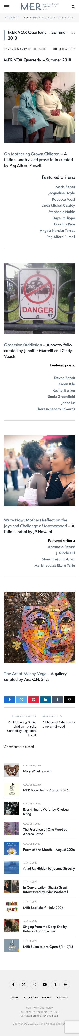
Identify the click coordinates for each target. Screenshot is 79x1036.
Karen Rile (67, 383)
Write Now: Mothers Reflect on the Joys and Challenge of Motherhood (36, 522)
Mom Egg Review (17, 48)
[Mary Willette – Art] (11, 770)
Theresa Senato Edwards (55, 409)
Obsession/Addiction (23, 345)
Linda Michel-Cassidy (58, 205)
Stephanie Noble (61, 211)
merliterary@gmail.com (44, 1015)
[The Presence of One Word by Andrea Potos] (11, 828)
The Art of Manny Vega (25, 673)
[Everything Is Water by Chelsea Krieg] (11, 808)
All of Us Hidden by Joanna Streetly (49, 868)
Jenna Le (68, 402)
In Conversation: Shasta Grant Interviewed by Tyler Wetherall (45, 889)
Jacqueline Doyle (61, 192)
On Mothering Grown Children (32, 154)
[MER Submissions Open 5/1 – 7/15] (11, 945)
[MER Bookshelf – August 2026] (11, 789)
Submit (46, 997)
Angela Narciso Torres (57, 230)
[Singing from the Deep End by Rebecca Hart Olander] (11, 925)
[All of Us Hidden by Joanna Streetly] (11, 867)
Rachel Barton (64, 390)
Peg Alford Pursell (61, 236)
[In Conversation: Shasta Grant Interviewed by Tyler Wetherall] (11, 886)
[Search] (73, 6)
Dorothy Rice (64, 224)
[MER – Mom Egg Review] (39, 6)
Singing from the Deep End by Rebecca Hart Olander (45, 928)
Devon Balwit (64, 377)
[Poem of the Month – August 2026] (11, 848)
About (15, 997)
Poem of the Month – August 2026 (49, 849)
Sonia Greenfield (61, 396)
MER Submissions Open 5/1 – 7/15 (48, 946)
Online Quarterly (64, 48)
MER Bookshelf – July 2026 (43, 907)
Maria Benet (65, 186)
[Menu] (6, 6)
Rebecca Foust (63, 199)
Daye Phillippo (63, 218)
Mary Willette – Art (37, 771)
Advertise (31, 997)
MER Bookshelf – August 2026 (46, 790)
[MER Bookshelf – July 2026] (11, 906)
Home (27, 17)
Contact (62, 997)
